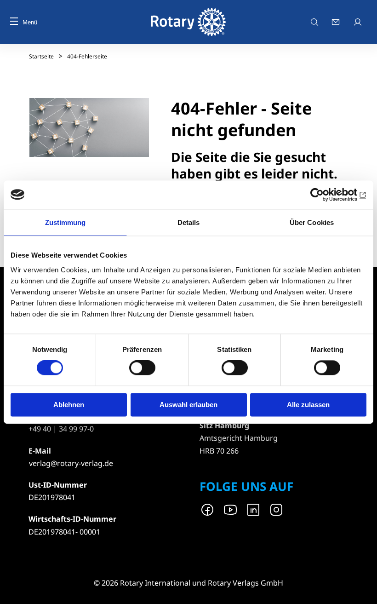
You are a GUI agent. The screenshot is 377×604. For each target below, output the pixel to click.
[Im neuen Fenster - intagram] (276, 510)
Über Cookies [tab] (312, 222)
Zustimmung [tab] (65, 222)
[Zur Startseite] (188, 22)
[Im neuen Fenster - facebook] (207, 510)
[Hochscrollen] (361, 588)
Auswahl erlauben (188, 404)
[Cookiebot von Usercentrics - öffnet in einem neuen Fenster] (326, 194)
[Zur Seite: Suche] (314, 22)
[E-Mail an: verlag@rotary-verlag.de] (337, 22)
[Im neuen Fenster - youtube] (230, 510)
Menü (30, 22)
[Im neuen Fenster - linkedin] (253, 510)
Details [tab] (188, 222)
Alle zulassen (308, 404)
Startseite (41, 56)
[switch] (142, 368)
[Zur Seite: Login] (359, 22)
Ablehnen (68, 404)
